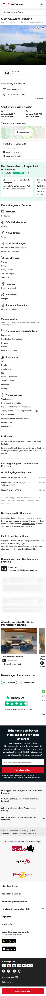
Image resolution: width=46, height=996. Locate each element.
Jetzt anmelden (23, 770)
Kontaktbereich (28, 523)
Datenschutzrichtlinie (9, 777)
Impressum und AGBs (10, 977)
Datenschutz (7, 982)
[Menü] (4, 4)
